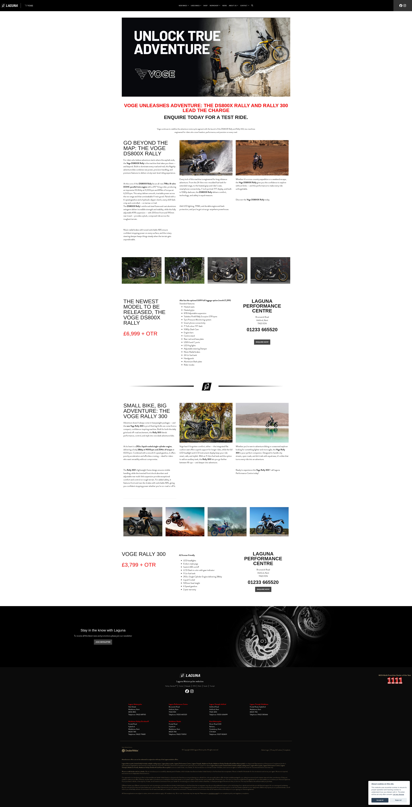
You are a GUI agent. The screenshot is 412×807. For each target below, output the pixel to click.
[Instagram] (192, 691)
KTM (194, 686)
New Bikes (183, 5)
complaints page (213, 793)
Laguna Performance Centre (178, 704)
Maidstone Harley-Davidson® (138, 721)
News (224, 5)
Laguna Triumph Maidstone (259, 704)
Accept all (379, 800)
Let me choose (398, 794)
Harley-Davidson (170, 686)
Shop (205, 5)
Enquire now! (262, 342)
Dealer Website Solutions (127, 747)
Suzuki (205, 686)
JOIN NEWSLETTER (103, 642)
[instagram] (405, 5)
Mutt (199, 686)
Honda (181, 686)
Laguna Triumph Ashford (217, 704)
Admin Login (265, 750)
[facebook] (401, 5)
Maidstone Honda (175, 721)
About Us (233, 5)
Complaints (286, 750)
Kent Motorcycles (215, 721)
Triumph (212, 686)
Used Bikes (195, 5)
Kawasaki (187, 686)
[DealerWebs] (130, 751)
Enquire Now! (263, 589)
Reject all (398, 800)
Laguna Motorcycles (135, 704)
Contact (244, 5)
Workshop (214, 5)
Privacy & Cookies (276, 750)
